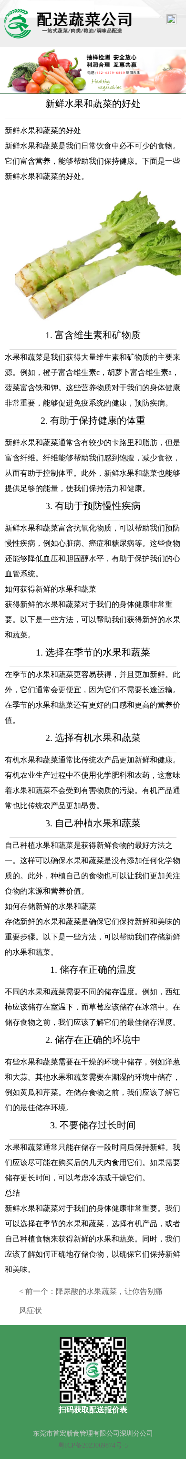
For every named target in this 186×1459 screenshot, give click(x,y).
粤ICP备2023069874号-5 (93, 1445)
